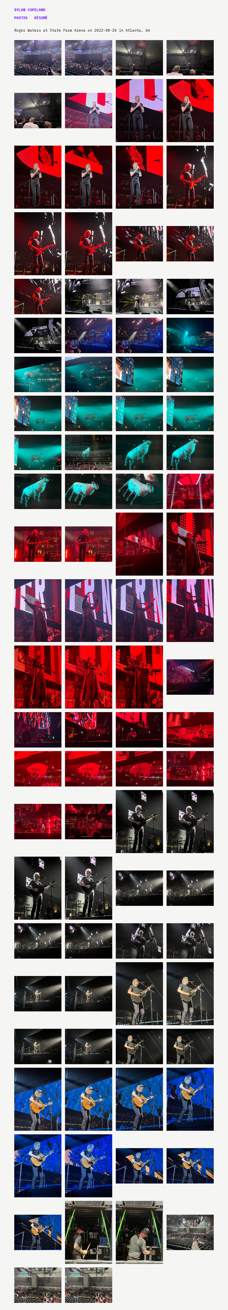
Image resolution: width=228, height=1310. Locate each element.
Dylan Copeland (29, 10)
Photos (21, 18)
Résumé (41, 18)
